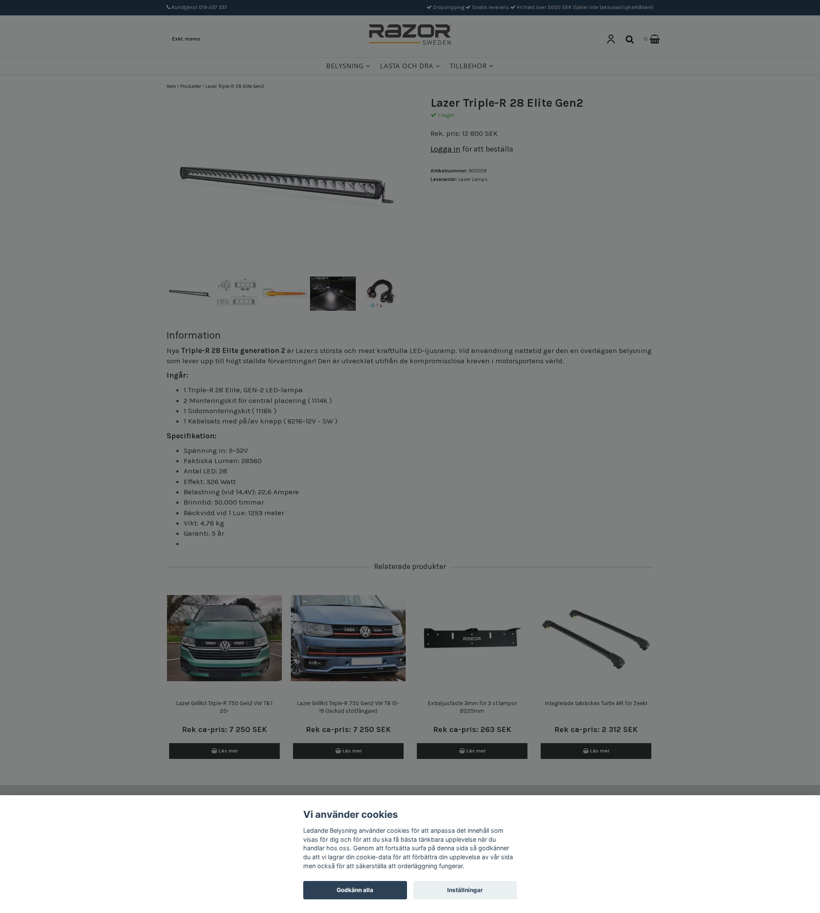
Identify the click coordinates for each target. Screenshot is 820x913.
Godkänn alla (355, 890)
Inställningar (465, 890)
